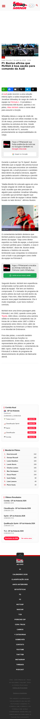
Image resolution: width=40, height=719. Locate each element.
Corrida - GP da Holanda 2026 (15, 501)
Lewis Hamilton (12, 461)
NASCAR (20, 609)
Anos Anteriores (20, 584)
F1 (3, 57)
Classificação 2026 (20, 579)
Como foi (32, 419)
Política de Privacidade (20, 687)
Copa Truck (20, 624)
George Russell (12, 457)
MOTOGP (20, 604)
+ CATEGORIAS (20, 634)
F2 (20, 594)
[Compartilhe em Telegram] (28, 89)
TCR (20, 614)
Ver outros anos (26, 538)
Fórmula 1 (15, 102)
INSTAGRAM (20, 659)
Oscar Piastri (11, 474)
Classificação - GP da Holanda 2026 (17, 508)
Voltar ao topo (20, 555)
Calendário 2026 (20, 574)
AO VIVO (20, 564)
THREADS (20, 664)
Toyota (4, 316)
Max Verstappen (12, 471)
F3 (20, 599)
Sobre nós (20, 639)
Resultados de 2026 (11, 538)
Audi (5, 94)
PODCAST (20, 669)
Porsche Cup (20, 619)
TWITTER (20, 654)
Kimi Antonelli (12, 454)
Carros (20, 629)
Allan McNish (12, 107)
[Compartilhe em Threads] (34, 89)
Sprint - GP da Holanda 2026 (14, 516)
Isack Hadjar (11, 478)
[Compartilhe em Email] (16, 89)
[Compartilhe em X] (22, 89)
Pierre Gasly (11, 485)
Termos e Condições (20, 693)
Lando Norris (11, 464)
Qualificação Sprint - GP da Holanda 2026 (19, 523)
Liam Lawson (12, 481)
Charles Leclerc (12, 468)
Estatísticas (20, 589)
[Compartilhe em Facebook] (10, 89)
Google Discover (19, 149)
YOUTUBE (20, 649)
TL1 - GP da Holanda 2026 (13, 531)
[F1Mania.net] (20, 5)
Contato (20, 644)
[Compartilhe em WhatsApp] (4, 89)
